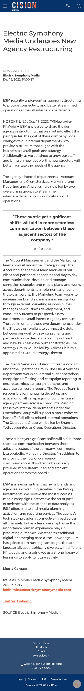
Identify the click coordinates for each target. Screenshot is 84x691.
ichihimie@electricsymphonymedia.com (37, 590)
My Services (40, 655)
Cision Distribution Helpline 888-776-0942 (42, 666)
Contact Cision (41, 643)
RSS (44, 679)
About (41, 651)
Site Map (32, 679)
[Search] (79, 6)
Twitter (9, 601)
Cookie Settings (59, 679)
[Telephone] (68, 6)
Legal (20, 679)
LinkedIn (24, 601)
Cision (47, 685)
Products (41, 647)
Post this (45, 249)
